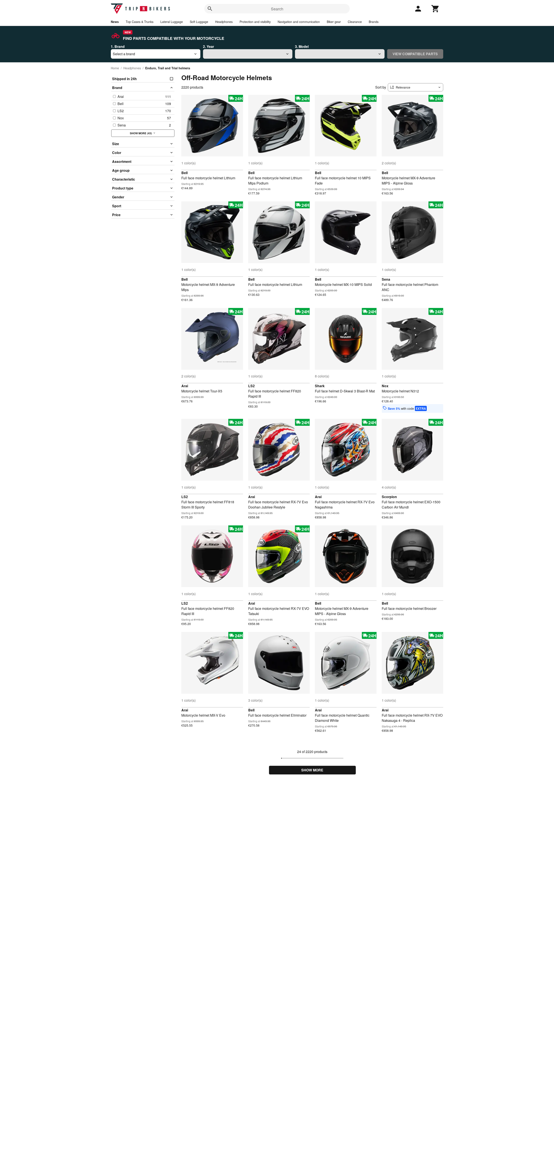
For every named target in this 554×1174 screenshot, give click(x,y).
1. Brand (118, 46)
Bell (184, 172)
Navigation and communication (299, 21)
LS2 (251, 385)
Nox (385, 385)
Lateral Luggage (171, 21)
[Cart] (435, 8)
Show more (312, 770)
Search (277, 8)
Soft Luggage (199, 21)
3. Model (302, 46)
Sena (386, 279)
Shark (320, 385)
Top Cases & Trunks (139, 21)
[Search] (210, 8)
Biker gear (334, 21)
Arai (184, 385)
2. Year (208, 46)
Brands (373, 21)
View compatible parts (415, 53)
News (115, 21)
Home (115, 68)
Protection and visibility (255, 21)
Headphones (224, 21)
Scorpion (389, 496)
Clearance (355, 21)
